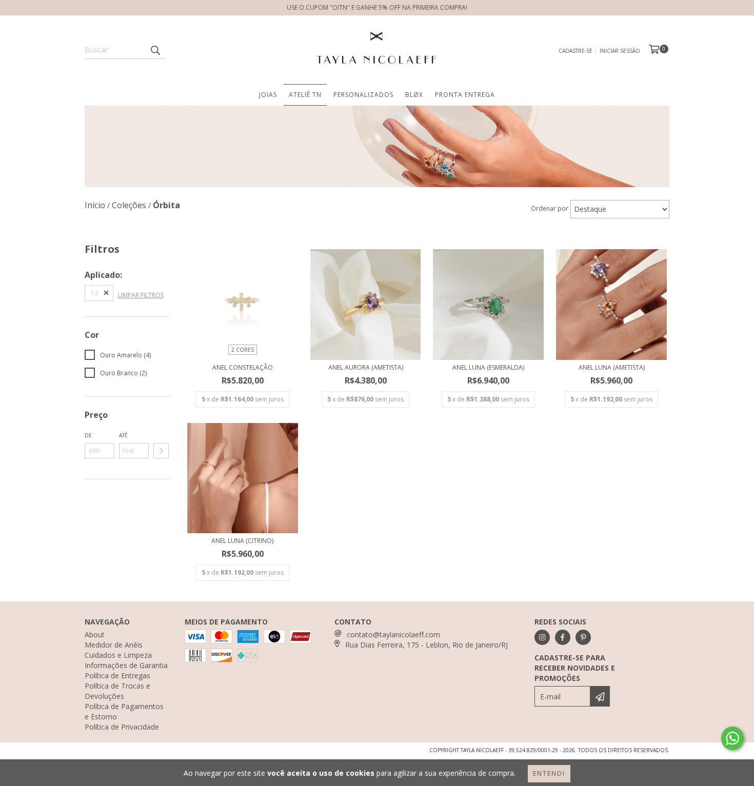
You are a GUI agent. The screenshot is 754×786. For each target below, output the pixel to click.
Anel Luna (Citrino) (242, 540)
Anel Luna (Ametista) (612, 367)
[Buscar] (155, 50)
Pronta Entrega (465, 94)
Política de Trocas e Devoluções (117, 691)
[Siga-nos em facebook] (562, 637)
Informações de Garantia (126, 665)
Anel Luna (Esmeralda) (488, 367)
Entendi (549, 773)
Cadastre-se (575, 50)
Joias (268, 94)
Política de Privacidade (122, 727)
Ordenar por (549, 208)
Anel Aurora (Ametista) (365, 367)
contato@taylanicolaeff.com (393, 634)
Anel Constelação (242, 367)
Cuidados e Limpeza (118, 655)
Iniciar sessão (620, 50)
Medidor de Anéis (114, 645)
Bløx (414, 94)
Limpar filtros (141, 295)
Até (123, 435)
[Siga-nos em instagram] (542, 637)
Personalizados (363, 94)
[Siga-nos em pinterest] (583, 637)
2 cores (242, 349)
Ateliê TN (305, 94)
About (95, 634)
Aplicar (161, 450)
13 (94, 293)
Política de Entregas (117, 675)
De (88, 435)
